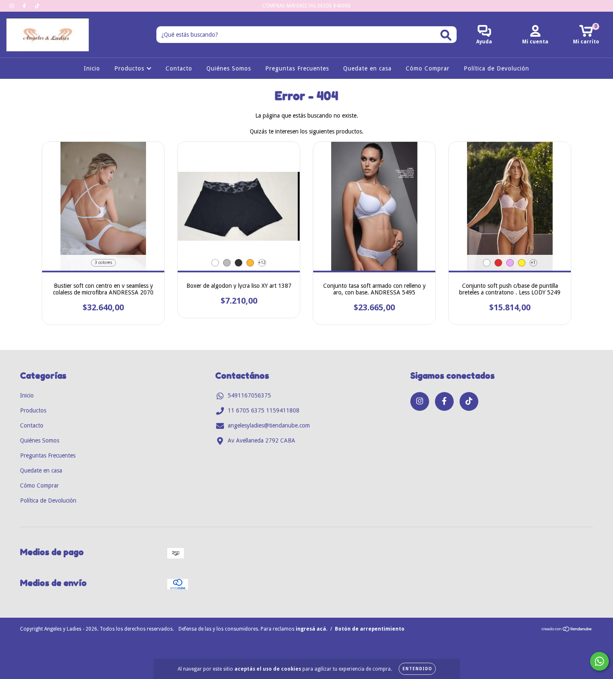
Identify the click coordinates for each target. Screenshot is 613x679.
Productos (130, 68)
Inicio (92, 68)
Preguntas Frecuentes (297, 68)
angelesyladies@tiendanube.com (269, 425)
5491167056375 (249, 395)
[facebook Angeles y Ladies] (25, 6)
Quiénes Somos (228, 68)
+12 (262, 262)
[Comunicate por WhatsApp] (599, 661)
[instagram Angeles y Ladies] (12, 6)
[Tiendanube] (567, 630)
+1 (533, 262)
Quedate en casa (367, 68)
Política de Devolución (496, 68)
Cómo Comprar (428, 68)
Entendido (417, 668)
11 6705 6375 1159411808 (263, 410)
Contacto (179, 68)
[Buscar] (446, 35)
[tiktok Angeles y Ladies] (37, 6)
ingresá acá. (311, 629)
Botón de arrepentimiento (369, 629)
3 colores (103, 262)
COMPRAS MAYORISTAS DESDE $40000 (306, 6)
